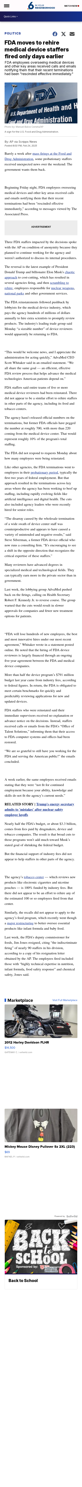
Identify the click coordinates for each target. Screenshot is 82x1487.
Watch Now (71, 6)
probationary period (44, 472)
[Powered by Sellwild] (71, 1216)
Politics (13, 33)
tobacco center (34, 877)
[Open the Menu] (6, 5)
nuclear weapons (62, 288)
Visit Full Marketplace (64, 1000)
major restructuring (20, 923)
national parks (14, 293)
